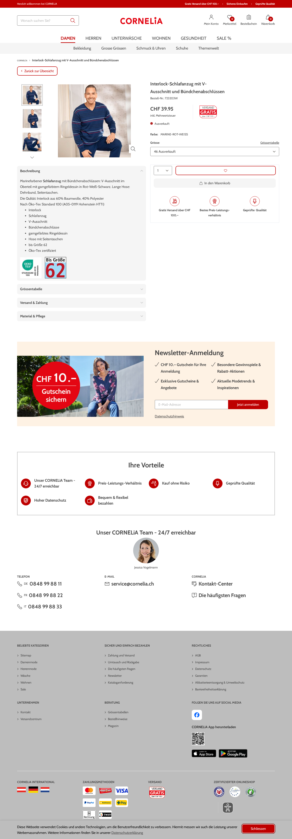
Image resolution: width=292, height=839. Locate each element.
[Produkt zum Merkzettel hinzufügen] (225, 170)
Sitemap (26, 655)
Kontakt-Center (216, 584)
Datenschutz (203, 669)
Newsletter (115, 676)
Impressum (202, 662)
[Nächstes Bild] (32, 157)
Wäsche (25, 676)
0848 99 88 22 (46, 595)
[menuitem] (68, 38)
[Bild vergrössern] (133, 149)
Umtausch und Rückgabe (123, 662)
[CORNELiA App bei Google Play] (233, 753)
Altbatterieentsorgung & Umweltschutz (220, 682)
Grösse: (155, 142)
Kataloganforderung (120, 682)
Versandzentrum (31, 719)
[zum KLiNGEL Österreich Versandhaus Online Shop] (21, 789)
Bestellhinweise (117, 719)
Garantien (201, 676)
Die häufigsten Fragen (222, 595)
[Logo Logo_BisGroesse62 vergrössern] (55, 267)
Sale (23, 689)
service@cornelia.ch (132, 584)
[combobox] (48, 20)
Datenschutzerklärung (127, 833)
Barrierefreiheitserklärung (210, 689)
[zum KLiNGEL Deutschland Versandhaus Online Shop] (33, 789)
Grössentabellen (118, 712)
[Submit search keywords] (73, 20)
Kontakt (26, 712)
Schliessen (258, 829)
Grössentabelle (269, 142)
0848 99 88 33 (45, 606)
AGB (198, 655)
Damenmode (29, 662)
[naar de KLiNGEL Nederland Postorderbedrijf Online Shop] (45, 789)
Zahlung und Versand (121, 655)
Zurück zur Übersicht (39, 71)
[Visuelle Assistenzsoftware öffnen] (225, 807)
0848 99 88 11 (45, 584)
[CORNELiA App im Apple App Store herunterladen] (204, 753)
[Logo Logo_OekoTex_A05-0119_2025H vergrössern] (30, 267)
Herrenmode (29, 669)
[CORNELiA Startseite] (141, 20)
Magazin (113, 726)
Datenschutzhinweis (169, 416)
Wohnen (26, 682)
